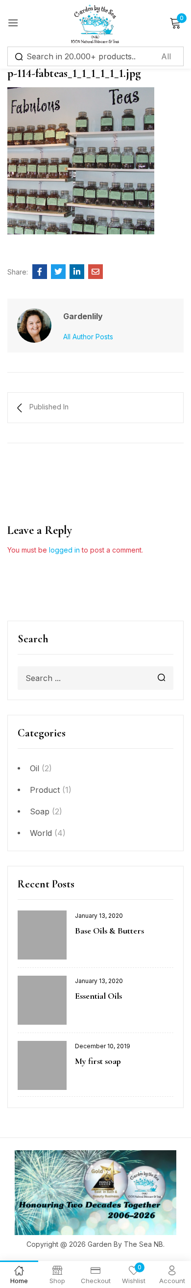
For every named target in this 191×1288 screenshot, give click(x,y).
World (41, 833)
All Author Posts (88, 336)
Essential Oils (98, 995)
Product (45, 790)
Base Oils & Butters (109, 930)
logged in (64, 550)
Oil (34, 768)
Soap (39, 811)
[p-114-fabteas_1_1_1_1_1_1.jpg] (39, 271)
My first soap (98, 1061)
